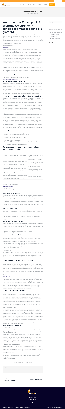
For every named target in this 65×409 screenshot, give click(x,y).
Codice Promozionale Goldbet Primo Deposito (55, 30)
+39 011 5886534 (6, 1)
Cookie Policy (28, 407)
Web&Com (60, 407)
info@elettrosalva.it (14, 1)
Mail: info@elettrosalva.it (32, 399)
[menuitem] (20, 5)
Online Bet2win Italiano (7, 276)
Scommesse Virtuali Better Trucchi (55, 32)
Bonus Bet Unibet (6, 47)
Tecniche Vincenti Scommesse (54, 38)
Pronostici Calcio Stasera (53, 36)
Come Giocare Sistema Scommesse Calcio (10, 79)
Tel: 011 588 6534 (32, 397)
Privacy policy (23, 407)
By (24, 362)
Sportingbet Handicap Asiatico (8, 186)
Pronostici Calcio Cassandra (54, 34)
